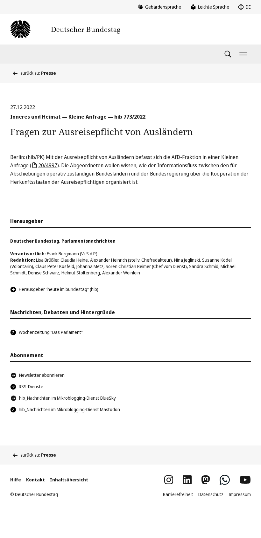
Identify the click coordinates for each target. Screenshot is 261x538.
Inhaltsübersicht (69, 480)
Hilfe (15, 480)
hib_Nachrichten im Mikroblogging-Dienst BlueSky (67, 398)
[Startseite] (65, 29)
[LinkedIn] (187, 480)
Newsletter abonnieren (42, 375)
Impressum (240, 494)
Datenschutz (210, 494)
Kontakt (35, 480)
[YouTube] (245, 480)
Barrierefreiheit (178, 494)
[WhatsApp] (225, 480)
